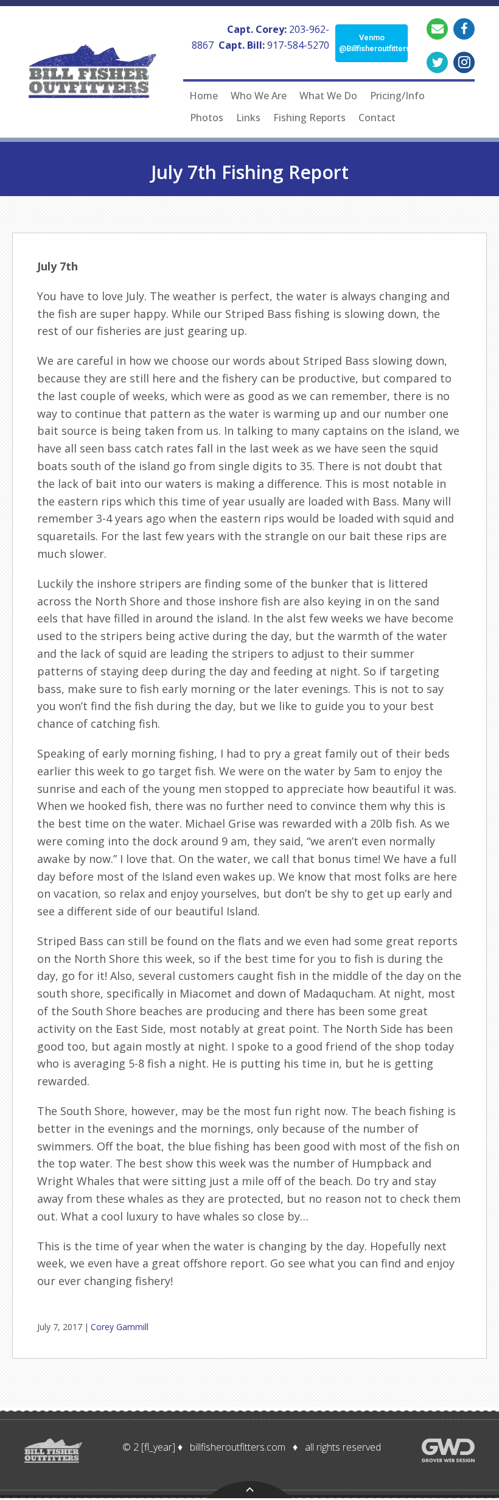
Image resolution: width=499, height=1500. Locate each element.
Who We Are (259, 95)
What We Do (328, 95)
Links (248, 117)
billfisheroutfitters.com (237, 1447)
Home (203, 95)
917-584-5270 (298, 45)
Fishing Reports (309, 117)
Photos (206, 117)
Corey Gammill (119, 1327)
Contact (377, 117)
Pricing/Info (397, 95)
